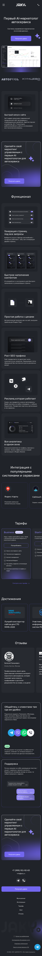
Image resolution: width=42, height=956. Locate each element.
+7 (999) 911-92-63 (21, 870)
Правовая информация (21, 943)
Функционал (21, 898)
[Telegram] (18, 880)
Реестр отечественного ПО (21, 947)
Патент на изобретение (22, 936)
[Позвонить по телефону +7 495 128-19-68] (38, 5)
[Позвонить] (24, 880)
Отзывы (21, 914)
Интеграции (21, 902)
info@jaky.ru (21, 873)
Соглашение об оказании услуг (21, 940)
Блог (21, 910)
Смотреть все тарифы (21, 583)
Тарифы (21, 906)
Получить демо (21, 39)
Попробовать (16, 545)
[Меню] (3, 5)
